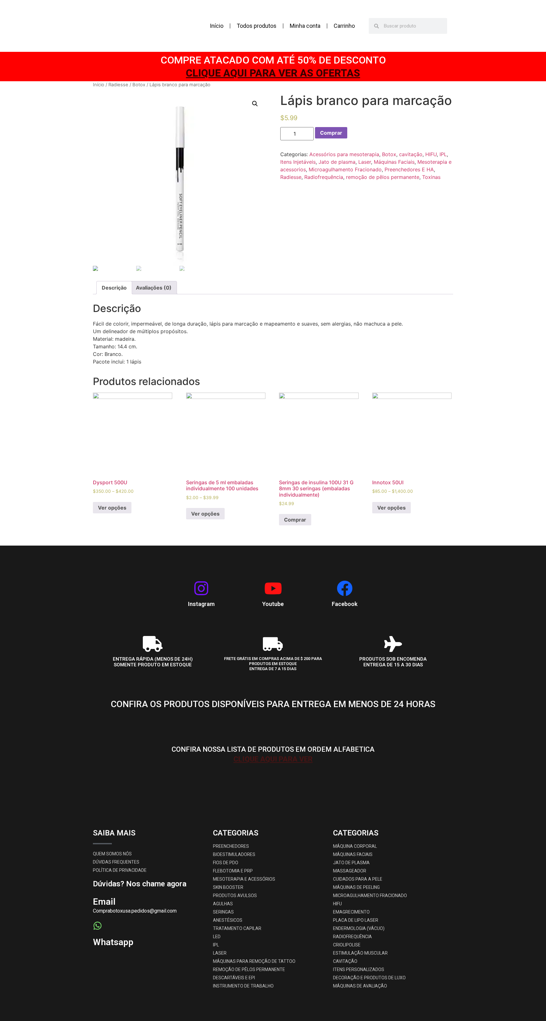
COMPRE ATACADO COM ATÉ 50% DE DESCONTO (273, 60)
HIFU (431, 154)
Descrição (114, 287)
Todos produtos (256, 25)
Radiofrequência (323, 177)
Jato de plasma (336, 162)
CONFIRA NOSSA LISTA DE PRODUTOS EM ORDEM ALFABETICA (273, 749)
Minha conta (305, 25)
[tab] (114, 287)
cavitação (410, 154)
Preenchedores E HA (409, 169)
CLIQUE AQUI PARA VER (273, 714)
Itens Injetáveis (298, 162)
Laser (364, 162)
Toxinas (431, 177)
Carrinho (344, 25)
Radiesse (118, 85)
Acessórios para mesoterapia (344, 154)
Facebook (344, 604)
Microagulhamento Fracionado (345, 169)
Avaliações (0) (154, 287)
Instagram (201, 604)
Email (104, 901)
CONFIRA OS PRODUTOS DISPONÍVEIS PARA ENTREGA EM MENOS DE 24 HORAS (273, 704)
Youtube (273, 604)
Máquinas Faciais (394, 162)
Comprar (331, 133)
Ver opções (112, 507)
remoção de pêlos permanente (382, 177)
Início (216, 25)
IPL (443, 154)
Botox (138, 85)
